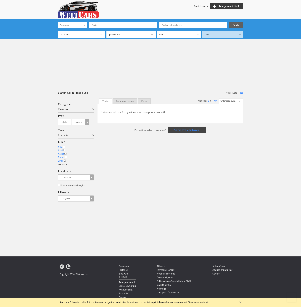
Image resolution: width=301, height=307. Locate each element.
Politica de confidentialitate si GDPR (174, 281)
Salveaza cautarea (187, 130)
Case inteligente (165, 277)
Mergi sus (291, 297)
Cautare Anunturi (127, 286)
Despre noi (124, 266)
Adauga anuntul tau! (222, 270)
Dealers (122, 297)
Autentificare (218, 266)
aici (207, 302)
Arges (61, 154)
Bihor (60, 161)
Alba (60, 147)
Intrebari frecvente (166, 273)
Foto (241, 93)
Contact (216, 273)
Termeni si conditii (165, 270)
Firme (144, 101)
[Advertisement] (150, 63)
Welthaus (161, 289)
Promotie (123, 293)
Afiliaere (161, 266)
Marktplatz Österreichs (168, 292)
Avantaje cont (125, 289)
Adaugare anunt (127, 282)
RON (215, 101)
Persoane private (125, 101)
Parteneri (123, 270)
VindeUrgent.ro (164, 285)
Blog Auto (123, 273)
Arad (60, 150)
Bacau (61, 157)
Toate (105, 101)
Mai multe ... (63, 164)
